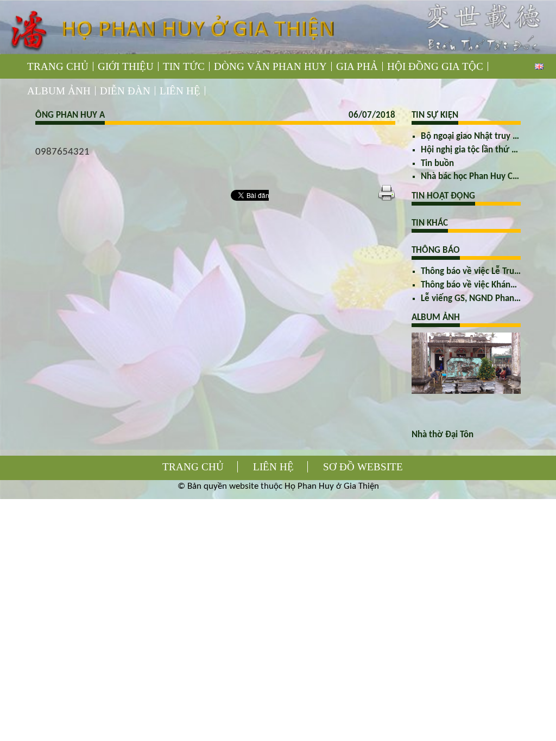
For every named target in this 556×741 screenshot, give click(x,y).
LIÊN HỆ (180, 90)
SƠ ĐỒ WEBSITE (363, 466)
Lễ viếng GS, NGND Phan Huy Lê (481, 298)
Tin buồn (437, 163)
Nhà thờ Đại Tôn (442, 434)
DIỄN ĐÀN (125, 90)
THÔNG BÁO (436, 250)
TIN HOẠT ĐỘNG (443, 196)
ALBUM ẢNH (436, 317)
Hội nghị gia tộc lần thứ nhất (475, 150)
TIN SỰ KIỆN (435, 115)
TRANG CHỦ (58, 66)
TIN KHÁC (430, 223)
